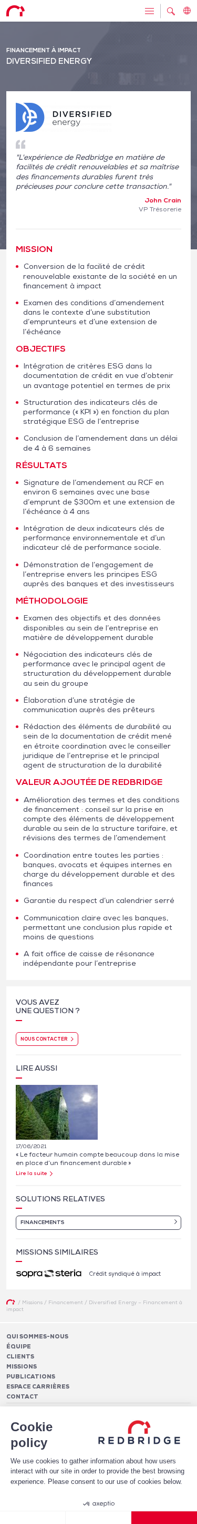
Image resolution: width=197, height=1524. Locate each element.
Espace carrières (37, 1386)
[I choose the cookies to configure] (98, 1517)
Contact (22, 1396)
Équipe (18, 1346)
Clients (20, 1356)
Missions (21, 1366)
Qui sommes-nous (37, 1336)
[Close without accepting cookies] (33, 1517)
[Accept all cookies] (164, 1517)
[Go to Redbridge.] (10, 1302)
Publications (30, 1376)
